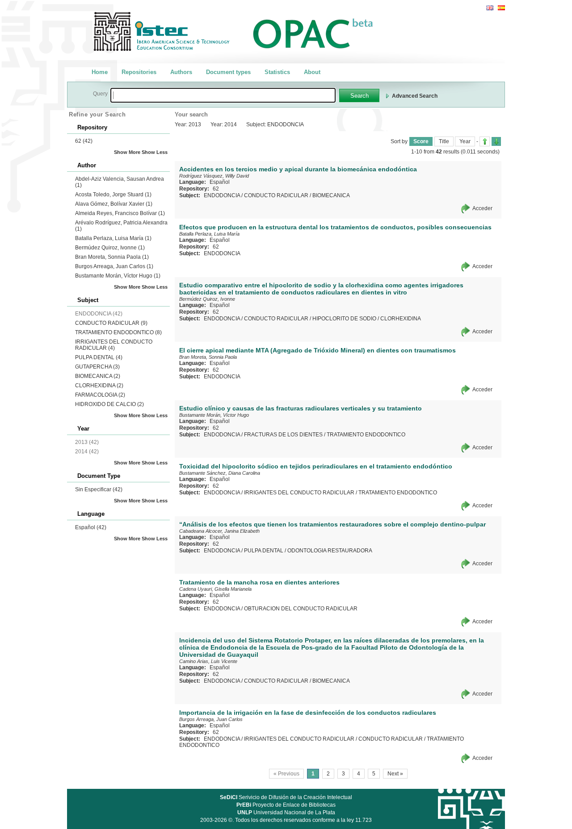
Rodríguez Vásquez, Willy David (214, 175)
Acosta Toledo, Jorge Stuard (113, 194)
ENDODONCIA (222, 195)
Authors (181, 72)
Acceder (482, 208)
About (312, 72)
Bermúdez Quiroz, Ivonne (110, 248)
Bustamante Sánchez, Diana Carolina (219, 473)
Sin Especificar (98, 489)
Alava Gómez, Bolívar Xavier (113, 204)
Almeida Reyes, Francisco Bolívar (120, 213)
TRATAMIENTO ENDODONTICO (118, 332)
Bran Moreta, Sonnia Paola (112, 257)
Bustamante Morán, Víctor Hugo (117, 276)
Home (100, 72)
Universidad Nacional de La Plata (286, 812)
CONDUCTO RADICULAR (111, 323)
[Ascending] (484, 141)
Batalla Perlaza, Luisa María (113, 238)
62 (84, 141)
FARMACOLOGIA (100, 395)
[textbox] (223, 95)
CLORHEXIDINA (99, 385)
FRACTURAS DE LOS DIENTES (283, 434)
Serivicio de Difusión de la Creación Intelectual (286, 797)
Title (444, 141)
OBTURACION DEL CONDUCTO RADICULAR (301, 608)
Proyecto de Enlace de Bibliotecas (286, 805)
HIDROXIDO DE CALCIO (109, 404)
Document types (228, 72)
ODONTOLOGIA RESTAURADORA (329, 550)
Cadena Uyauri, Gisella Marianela (215, 589)
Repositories (139, 72)
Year (465, 141)
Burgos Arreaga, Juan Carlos (114, 266)
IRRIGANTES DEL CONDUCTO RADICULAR (113, 345)
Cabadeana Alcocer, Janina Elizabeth (219, 531)
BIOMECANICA (97, 376)
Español (90, 527)
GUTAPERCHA (97, 367)
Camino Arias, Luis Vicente (208, 661)
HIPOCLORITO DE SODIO (344, 318)
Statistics (277, 72)
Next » (395, 774)
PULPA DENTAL (98, 357)
